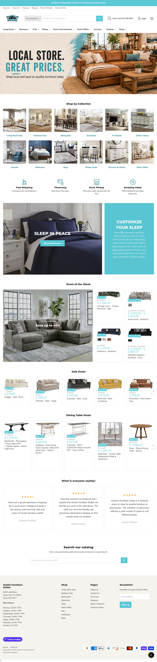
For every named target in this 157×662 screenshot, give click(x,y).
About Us (6, 8)
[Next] (153, 391)
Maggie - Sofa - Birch (14, 397)
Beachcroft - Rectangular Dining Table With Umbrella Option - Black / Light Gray (16, 445)
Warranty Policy (60, 8)
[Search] (99, 18)
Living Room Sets (68, 589)
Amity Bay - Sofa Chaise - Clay (140, 399)
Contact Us (16, 8)
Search (5, 647)
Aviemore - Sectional (106, 351)
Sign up (126, 604)
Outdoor (110, 29)
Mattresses (65, 614)
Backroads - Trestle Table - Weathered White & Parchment (110, 456)
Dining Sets (66, 597)
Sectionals (65, 600)
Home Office (83, 29)
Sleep (122, 29)
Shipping (35, 8)
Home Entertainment (62, 29)
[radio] (130, 305)
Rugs (63, 618)
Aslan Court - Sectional (138, 319)
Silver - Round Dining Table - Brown (138, 449)
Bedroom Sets (67, 593)
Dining (45, 29)
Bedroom (23, 29)
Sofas (63, 604)
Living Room (9, 29)
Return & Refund (46, 8)
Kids (35, 29)
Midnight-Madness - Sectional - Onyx (137, 356)
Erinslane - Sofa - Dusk (77, 398)
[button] (142, 18)
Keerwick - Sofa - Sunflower (105, 399)
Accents (98, 29)
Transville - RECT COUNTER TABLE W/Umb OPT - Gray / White (79, 448)
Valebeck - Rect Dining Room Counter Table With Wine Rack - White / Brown (47, 449)
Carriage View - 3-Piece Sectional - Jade (107, 307)
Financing (25, 8)
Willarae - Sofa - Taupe (46, 401)
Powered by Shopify (10, 652)
